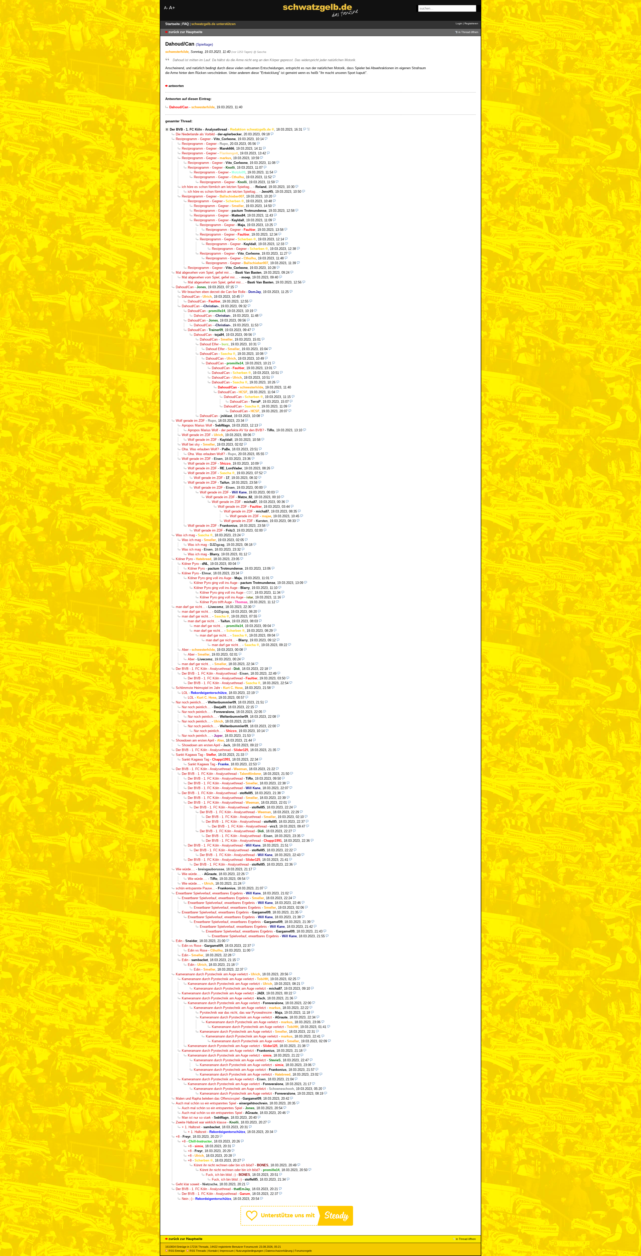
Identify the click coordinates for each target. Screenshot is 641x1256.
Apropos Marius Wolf (197, 425)
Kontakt (213, 1250)
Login (459, 23)
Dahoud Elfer (209, 344)
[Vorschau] (304, 129)
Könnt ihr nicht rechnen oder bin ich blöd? (224, 1165)
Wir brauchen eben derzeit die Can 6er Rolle (213, 292)
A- (166, 8)
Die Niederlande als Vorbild (195, 134)
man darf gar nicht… (190, 607)
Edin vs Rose (191, 946)
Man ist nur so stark (196, 1117)
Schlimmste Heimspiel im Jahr (198, 688)
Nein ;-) (187, 1199)
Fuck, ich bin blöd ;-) (221, 1175)
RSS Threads (198, 1250)
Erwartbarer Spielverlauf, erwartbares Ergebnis (209, 893)
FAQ (186, 24)
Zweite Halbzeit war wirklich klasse (201, 1122)
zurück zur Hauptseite (185, 32)
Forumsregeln (303, 1250)
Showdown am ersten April (195, 740)
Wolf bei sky (191, 444)
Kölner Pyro (184, 559)
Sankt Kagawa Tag (189, 755)
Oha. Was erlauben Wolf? (200, 449)
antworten (176, 86)
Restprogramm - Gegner (193, 139)
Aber (185, 650)
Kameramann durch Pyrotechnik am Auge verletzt (212, 974)
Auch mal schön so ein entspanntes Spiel (206, 1103)
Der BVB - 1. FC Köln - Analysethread (198, 129)
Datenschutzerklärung (278, 1250)
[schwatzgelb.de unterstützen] (296, 1224)
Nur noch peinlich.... (190, 702)
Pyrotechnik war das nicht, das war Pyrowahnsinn (236, 1012)
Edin (179, 941)
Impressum (227, 1250)
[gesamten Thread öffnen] (308, 129)
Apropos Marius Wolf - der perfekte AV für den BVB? (226, 430)
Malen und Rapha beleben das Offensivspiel (208, 1098)
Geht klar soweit (187, 1184)
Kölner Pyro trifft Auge (216, 602)
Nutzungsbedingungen (249, 1250)
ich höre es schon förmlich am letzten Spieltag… (217, 187)
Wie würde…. (185, 869)
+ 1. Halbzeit (191, 1127)
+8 (178, 1136)
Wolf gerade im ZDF (190, 421)
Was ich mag (185, 535)
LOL (185, 693)
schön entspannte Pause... (195, 888)
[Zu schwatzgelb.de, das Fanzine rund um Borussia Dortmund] (320, 10)
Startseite (173, 24)
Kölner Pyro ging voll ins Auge (209, 578)
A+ (172, 7)
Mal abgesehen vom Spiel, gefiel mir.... (204, 272)
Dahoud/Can (185, 287)
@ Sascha (259, 51)
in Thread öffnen (468, 32)
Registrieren (471, 23)
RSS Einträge (177, 1250)
